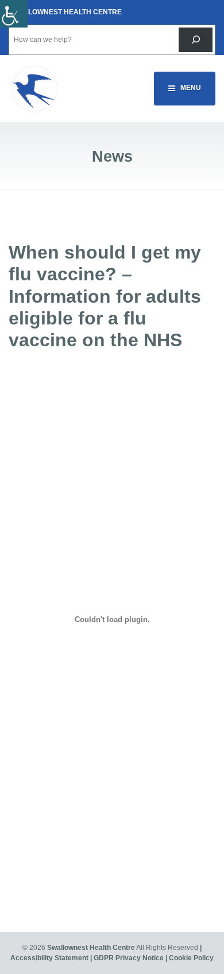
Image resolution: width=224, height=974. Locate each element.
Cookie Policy (191, 958)
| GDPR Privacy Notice (127, 958)
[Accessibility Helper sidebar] (14, 14)
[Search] (196, 40)
